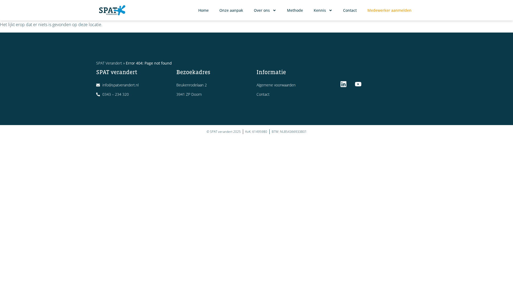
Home (203, 10)
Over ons (262, 10)
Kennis (320, 10)
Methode (295, 10)
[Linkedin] (343, 84)
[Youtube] (358, 84)
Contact (350, 10)
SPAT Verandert (109, 63)
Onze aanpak (231, 10)
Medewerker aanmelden (389, 10)
